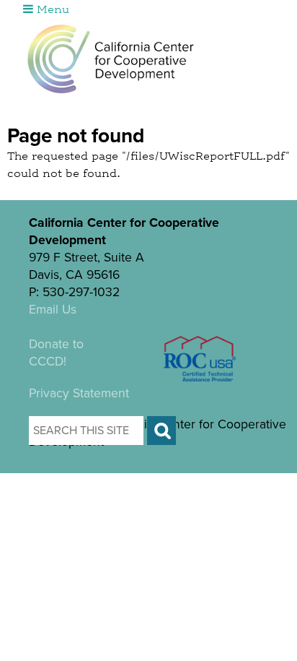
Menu (51, 10)
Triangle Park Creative (181, 481)
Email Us (52, 309)
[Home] (110, 58)
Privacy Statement (79, 393)
